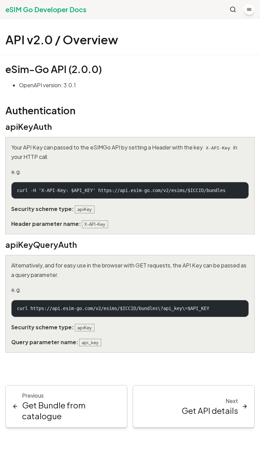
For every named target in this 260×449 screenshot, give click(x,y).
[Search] (233, 9)
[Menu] (249, 9)
